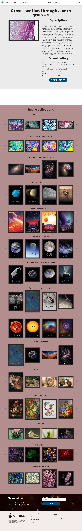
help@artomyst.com (57, 516)
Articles (25, 2)
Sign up (51, 504)
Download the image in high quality (58, 80)
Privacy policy (34, 519)
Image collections (35, 514)
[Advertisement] (41, 97)
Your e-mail (45, 497)
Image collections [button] (53, 2)
